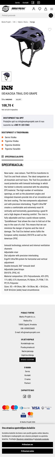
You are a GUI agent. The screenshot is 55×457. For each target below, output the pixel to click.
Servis (17, 3)
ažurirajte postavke (42, 439)
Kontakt (25, 3)
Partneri (27, 383)
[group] (27, 47)
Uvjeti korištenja (27, 355)
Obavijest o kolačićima (24, 439)
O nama (27, 379)
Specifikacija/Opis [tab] (14, 156)
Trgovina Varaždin (12, 149)
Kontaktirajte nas (27, 343)
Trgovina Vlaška (12, 141)
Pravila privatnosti (27, 347)
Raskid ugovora (27, 360)
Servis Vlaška (10, 137)
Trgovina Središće (12, 145)
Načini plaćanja (27, 351)
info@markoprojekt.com (28, 121)
